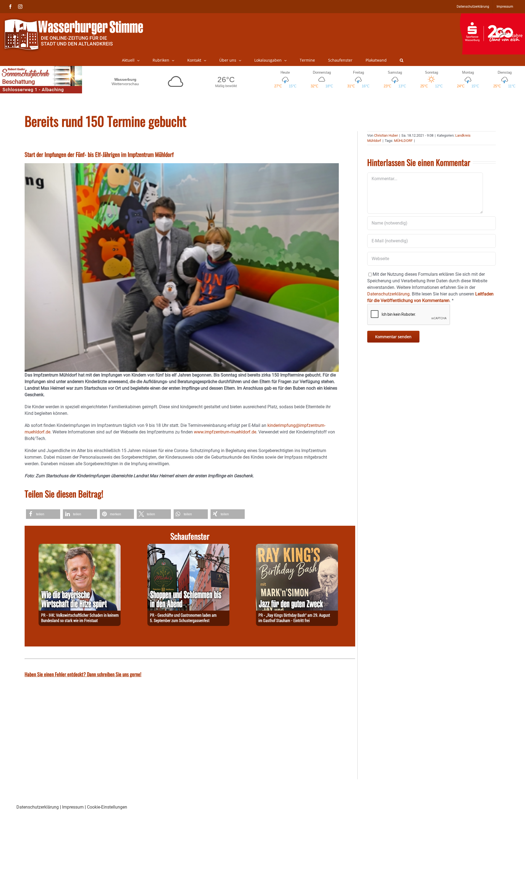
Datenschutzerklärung (37, 807)
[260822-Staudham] (297, 547)
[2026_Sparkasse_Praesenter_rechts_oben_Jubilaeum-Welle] (492, 16)
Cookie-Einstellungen (107, 807)
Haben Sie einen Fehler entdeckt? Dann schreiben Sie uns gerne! (83, 674)
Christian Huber (386, 135)
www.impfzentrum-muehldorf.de (225, 432)
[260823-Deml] (188, 547)
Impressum (73, 807)
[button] (401, 60)
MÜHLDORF (403, 141)
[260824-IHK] (80, 547)
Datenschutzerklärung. (389, 294)
